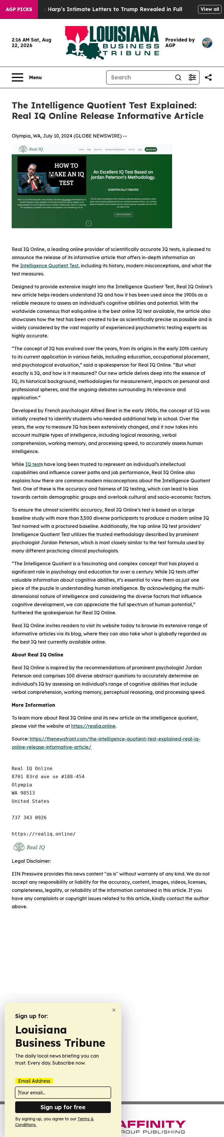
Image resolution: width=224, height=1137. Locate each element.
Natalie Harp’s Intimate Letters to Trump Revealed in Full (104, 9)
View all (210, 9)
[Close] (114, 1010)
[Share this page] (208, 77)
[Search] (178, 77)
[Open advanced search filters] (192, 77)
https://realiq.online (93, 726)
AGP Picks (19, 9)
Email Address (34, 1081)
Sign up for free (63, 1107)
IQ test (33, 464)
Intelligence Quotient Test (49, 265)
